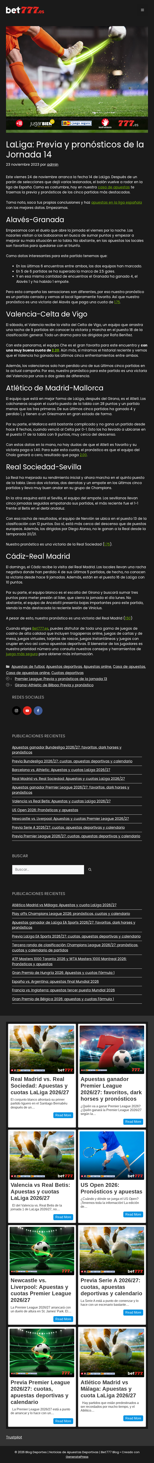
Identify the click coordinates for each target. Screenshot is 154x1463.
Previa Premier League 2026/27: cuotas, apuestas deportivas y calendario (76, 836)
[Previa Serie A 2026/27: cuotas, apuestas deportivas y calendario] (112, 1251)
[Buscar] (90, 870)
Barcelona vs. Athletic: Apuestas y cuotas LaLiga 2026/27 (61, 769)
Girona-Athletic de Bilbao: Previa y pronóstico (54, 685)
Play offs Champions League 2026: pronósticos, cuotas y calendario (71, 913)
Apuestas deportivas (64, 666)
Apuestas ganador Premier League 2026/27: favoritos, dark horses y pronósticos (111, 1089)
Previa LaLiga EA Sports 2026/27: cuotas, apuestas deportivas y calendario (76, 936)
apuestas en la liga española (116, 202)
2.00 (83, 455)
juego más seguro (22, 654)
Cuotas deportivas (67, 672)
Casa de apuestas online (28, 672)
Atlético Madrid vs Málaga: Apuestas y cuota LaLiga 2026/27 (64, 905)
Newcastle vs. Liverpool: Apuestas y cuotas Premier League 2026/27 (70, 818)
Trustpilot (14, 1437)
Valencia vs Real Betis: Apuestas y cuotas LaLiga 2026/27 (61, 801)
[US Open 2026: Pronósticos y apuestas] (112, 1155)
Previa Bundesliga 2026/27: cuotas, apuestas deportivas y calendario (72, 761)
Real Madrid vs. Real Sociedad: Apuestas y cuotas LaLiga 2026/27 (68, 778)
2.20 (55, 350)
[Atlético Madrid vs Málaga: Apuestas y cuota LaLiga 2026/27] (112, 1353)
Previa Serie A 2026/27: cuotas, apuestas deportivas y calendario (68, 827)
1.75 (117, 302)
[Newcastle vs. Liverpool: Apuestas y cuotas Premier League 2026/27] (42, 1251)
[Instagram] (16, 710)
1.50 (128, 618)
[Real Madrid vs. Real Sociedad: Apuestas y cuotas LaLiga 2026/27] (42, 1050)
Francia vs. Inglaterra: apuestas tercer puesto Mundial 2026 (63, 990)
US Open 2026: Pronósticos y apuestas (45, 810)
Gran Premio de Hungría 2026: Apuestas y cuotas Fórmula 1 (63, 972)
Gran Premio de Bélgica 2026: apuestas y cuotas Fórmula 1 (63, 999)
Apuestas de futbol (28, 666)
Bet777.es (40, 628)
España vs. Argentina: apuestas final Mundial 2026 (55, 981)
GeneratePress (77, 1457)
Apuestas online (97, 666)
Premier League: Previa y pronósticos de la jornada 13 (61, 678)
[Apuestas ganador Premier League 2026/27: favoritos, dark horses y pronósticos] (112, 1050)
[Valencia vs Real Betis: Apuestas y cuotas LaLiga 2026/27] (42, 1155)
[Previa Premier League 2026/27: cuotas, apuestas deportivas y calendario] (42, 1353)
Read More (63, 1115)
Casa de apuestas (129, 666)
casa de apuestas (114, 187)
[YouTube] (27, 710)
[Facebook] (38, 710)
